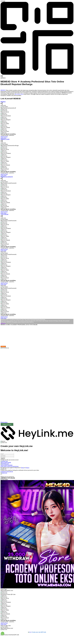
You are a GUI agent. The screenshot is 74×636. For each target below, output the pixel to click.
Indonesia (3, 346)
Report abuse (4, 422)
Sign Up (2, 458)
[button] (37, 387)
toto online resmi (19, 94)
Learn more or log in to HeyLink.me (9, 466)
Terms (22, 467)
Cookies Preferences (7, 424)
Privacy (27, 467)
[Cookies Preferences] (2, 633)
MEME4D (3, 90)
